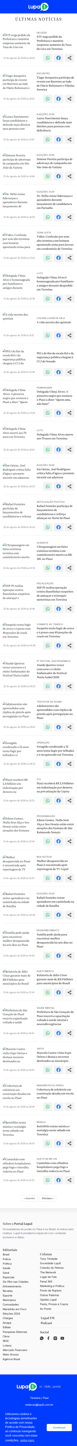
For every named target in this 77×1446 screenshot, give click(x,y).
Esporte (7, 1295)
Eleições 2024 (11, 1313)
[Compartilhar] (69, 58)
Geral (6, 1272)
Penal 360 (46, 1281)
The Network (48, 1272)
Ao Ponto (45, 1308)
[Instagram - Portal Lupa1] (55, 1338)
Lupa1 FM (48, 1318)
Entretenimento (12, 1286)
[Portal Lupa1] (38, 7)
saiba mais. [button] (27, 1440)
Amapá (7, 1322)
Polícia (7, 1259)
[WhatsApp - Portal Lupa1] (42, 1338)
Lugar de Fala (48, 1277)
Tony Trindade (48, 1258)
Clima (6, 1336)
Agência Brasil (11, 1359)
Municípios (9, 1300)
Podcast (46, 1323)
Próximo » (47, 1198)
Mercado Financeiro (15, 1350)
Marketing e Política (52, 1286)
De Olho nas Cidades (15, 1281)
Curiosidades (11, 1304)
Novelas (8, 1291)
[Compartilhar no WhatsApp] (47, 58)
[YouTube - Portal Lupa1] (62, 1338)
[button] (43, 1427)
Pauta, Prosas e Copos (54, 1304)
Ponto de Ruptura (50, 1290)
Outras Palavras (49, 1295)
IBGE (6, 1341)
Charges (8, 1318)
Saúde (6, 1268)
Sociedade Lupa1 (50, 1263)
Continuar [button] (59, 1427)
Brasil (6, 1254)
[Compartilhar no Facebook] (58, 58)
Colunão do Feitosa (52, 1267)
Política (7, 1263)
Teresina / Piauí (39, 1398)
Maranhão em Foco (15, 1309)
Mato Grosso (11, 1354)
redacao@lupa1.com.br (39, 1404)
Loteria (7, 1345)
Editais (7, 1327)
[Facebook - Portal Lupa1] (48, 1338)
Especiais (9, 1277)
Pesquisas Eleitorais (15, 1332)
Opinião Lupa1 (48, 1299)
